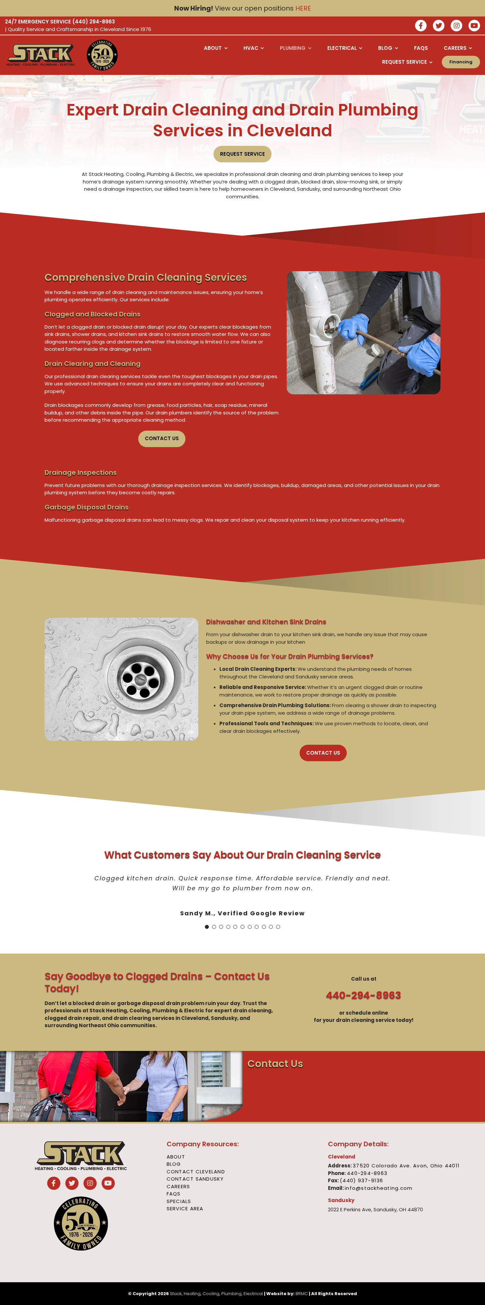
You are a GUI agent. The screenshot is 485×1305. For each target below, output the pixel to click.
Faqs (174, 1193)
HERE (303, 8)
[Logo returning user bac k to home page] (40, 55)
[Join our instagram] (456, 26)
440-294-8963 (363, 995)
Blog (174, 1163)
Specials (179, 1201)
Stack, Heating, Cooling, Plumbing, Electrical (216, 1293)
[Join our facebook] (421, 26)
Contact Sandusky (195, 1178)
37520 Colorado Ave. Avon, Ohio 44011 (406, 1165)
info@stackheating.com (378, 1188)
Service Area (185, 1208)
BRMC (302, 1293)
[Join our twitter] (438, 26)
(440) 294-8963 (93, 21)
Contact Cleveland (196, 1171)
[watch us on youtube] (474, 26)
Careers (178, 1186)
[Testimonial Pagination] (207, 927)
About (176, 1156)
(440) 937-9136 (361, 1180)
